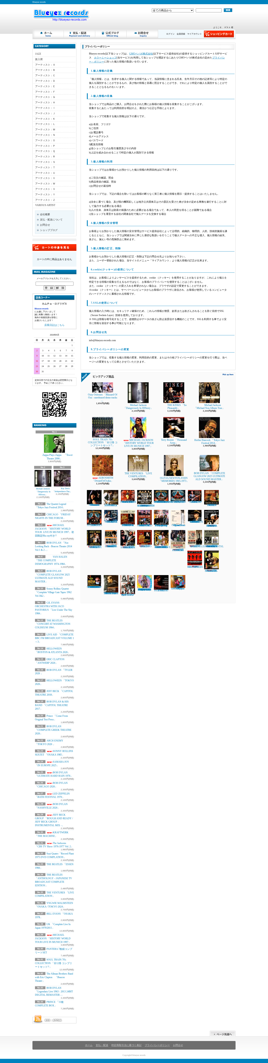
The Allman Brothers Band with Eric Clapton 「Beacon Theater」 (54, 977)
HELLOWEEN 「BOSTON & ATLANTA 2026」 (178, 501)
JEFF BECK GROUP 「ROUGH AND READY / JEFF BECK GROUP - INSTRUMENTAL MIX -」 (54, 820)
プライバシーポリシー (157, 1045)
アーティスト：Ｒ (45, 156)
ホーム (48, 34)
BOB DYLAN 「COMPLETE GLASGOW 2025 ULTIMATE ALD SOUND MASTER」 (209, 476)
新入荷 (39, 59)
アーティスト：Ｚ (45, 199)
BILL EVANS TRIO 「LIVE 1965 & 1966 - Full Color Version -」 (111, 593)
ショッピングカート (219, 34)
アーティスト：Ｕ (45, 172)
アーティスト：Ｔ (45, 167)
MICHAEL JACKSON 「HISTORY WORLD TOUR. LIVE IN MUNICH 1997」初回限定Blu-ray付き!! (54, 530)
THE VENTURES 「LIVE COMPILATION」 (138, 475)
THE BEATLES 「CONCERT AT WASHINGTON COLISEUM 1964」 (52, 624)
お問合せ (142, 34)
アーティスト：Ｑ (45, 151)
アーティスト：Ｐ (45, 145)
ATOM (57, 1020)
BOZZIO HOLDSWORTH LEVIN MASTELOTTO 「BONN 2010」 (146, 505)
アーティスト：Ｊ (45, 113)
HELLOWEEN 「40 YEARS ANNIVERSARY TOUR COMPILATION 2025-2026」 (163, 501)
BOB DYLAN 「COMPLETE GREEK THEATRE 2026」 (53, 730)
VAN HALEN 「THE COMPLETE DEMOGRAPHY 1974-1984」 (51, 560)
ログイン (170, 34)
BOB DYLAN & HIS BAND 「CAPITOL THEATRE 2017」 (52, 705)
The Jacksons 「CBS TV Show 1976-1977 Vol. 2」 (54, 845)
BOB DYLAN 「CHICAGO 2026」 (144, 546)
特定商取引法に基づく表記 (126, 1045)
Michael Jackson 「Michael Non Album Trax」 (210, 407)
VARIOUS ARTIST (45, 205)
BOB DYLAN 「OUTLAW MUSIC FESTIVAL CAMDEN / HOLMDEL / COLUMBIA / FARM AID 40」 (94, 587)
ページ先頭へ (223, 1034)
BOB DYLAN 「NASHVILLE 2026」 (195, 546)
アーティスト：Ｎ (45, 135)
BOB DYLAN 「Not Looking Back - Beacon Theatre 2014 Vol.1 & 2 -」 (53, 546)
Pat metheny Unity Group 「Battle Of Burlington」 (161, 525)
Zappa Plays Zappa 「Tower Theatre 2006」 (58, 457)
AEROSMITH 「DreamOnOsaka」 (102, 479)
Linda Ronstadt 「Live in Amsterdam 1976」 (94, 504)
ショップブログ (111, 34)
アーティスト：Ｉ (45, 107)
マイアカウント (194, 34)
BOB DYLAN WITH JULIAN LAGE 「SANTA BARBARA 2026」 (111, 546)
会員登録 (181, 34)
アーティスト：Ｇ (45, 97)
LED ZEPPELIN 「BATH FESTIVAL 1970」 (52, 795)
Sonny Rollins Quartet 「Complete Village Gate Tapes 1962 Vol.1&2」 (53, 592)
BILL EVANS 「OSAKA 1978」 (161, 590)
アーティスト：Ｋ (45, 118)
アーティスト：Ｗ (45, 183)
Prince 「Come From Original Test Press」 (178, 525)
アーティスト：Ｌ (45, 124)
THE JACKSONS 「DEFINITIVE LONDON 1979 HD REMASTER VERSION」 (162, 547)
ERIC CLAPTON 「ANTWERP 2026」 (194, 501)
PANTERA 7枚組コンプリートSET (127, 594)
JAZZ (38, 53)
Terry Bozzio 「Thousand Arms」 (174, 441)
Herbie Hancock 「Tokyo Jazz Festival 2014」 (209, 442)
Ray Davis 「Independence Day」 (62, 489)
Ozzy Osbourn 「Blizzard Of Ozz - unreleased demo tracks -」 (102, 397)
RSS (47, 1020)
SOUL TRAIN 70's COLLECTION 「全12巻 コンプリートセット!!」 (53, 963)
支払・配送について (79, 34)
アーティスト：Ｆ (45, 91)
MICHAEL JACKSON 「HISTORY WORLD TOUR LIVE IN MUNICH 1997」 (53, 938)
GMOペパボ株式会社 (141, 53)
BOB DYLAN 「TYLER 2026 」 (211, 505)
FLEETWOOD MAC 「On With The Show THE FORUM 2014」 (144, 525)
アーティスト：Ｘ (45, 189)
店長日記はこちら (54, 325)
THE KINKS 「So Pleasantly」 (177, 407)
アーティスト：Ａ (45, 64)
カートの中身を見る (54, 247)
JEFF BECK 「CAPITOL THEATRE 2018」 (111, 521)
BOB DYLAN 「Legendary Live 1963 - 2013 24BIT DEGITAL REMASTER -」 (54, 992)
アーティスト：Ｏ (45, 140)
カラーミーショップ (105, 57)
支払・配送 (102, 1045)
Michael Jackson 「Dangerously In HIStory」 (43, 491)
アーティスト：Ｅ (45, 86)
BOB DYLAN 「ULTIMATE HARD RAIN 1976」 (127, 547)
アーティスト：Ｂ (45, 70)
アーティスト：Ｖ (45, 178)
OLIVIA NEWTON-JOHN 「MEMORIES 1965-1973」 (174, 479)
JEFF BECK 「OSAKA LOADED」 (110, 505)
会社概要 (45, 214)
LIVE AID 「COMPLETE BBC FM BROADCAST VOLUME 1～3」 (54, 638)
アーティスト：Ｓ (45, 162)
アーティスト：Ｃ (45, 75)
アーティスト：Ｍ (45, 129)
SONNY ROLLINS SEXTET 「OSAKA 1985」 (211, 525)
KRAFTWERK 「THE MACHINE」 (195, 566)
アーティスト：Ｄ (45, 80)
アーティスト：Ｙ (45, 194)
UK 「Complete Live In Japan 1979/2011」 (178, 588)
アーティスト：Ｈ (45, 102)
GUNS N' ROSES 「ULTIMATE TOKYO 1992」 (94, 547)
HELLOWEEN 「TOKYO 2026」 (94, 525)
